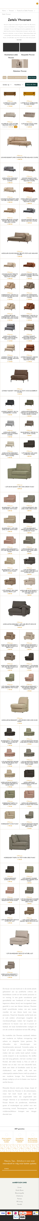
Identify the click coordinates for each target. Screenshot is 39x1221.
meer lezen (19, 39)
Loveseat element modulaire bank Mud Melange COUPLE (29, 338)
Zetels (4, 77)
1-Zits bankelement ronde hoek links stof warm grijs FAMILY (29, 825)
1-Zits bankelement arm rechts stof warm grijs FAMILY (29, 550)
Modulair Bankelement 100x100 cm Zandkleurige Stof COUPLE (9, 454)
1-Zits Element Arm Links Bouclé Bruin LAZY (10, 591)
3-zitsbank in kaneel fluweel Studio (10, 103)
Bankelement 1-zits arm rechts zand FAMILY (10, 570)
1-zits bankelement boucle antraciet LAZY (10, 920)
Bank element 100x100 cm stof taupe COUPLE (29, 433)
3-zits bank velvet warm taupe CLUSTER (29, 124)
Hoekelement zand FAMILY (9, 824)
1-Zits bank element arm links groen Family (19, 486)
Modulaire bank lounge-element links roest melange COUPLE (29, 200)
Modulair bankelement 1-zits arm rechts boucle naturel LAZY (29, 646)
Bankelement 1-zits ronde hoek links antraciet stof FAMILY (29, 667)
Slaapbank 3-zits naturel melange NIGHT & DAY (9, 124)
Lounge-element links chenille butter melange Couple (19, 157)
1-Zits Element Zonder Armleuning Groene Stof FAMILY (29, 880)
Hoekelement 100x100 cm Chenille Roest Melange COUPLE (29, 317)
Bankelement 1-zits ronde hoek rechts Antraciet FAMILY (9, 742)
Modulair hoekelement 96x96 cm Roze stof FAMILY (29, 804)
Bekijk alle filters (31, 84)
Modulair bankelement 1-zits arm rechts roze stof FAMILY (10, 550)
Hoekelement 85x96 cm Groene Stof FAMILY (9, 804)
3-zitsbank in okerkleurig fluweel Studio (29, 103)
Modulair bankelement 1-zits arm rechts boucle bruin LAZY (9, 646)
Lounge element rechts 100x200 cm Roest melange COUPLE (29, 275)
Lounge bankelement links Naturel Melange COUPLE (10, 199)
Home (4, 10)
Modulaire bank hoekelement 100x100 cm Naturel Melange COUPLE (9, 317)
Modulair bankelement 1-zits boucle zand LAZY (9, 975)
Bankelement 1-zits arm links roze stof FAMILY (10, 508)
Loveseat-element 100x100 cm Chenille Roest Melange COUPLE (29, 358)
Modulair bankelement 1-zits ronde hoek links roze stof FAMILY (29, 688)
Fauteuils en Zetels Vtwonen (25, 10)
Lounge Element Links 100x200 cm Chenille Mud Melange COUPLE (29, 179)
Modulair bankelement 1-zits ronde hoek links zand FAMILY (19, 721)
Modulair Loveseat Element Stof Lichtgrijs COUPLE (10, 434)
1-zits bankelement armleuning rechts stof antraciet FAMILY (29, 530)
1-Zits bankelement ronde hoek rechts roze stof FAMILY (9, 763)
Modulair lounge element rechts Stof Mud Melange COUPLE (20, 254)
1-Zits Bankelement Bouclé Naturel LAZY (19, 953)
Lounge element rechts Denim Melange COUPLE (29, 220)
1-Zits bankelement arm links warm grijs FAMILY (29, 508)
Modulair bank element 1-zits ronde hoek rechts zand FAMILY (10, 784)
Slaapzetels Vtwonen (28, 55)
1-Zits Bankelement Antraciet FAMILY (9, 879)
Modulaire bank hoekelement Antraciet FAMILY (29, 784)
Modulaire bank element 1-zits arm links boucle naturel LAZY (29, 592)
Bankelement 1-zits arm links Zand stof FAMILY (10, 529)
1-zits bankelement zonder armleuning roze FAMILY (10, 899)
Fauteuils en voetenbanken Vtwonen (17, 77)
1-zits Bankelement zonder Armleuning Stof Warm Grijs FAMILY (29, 900)
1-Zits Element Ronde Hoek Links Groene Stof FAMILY (10, 687)
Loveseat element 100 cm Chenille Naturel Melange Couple (10, 358)
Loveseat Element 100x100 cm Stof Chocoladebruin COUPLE (19, 391)
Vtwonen (11, 10)
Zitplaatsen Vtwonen (20, 71)
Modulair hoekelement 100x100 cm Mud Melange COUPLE (29, 296)
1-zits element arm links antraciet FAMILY (29, 453)
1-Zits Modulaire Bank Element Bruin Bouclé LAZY (29, 920)
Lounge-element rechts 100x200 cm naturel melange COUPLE (10, 275)
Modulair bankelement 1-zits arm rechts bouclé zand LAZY (9, 667)
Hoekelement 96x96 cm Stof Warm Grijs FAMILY (19, 857)
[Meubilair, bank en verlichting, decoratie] (19, 4)
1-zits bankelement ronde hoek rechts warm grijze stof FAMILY (29, 763)
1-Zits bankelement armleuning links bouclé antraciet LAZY (29, 571)
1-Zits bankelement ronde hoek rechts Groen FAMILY (29, 741)
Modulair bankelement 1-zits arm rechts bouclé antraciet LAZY (19, 625)
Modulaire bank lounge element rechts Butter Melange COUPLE (9, 221)
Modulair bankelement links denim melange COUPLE (10, 179)
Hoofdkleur (17, 84)
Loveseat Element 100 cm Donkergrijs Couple (9, 412)
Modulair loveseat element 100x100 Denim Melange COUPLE (9, 338)
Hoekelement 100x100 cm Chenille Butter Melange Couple (9, 296)
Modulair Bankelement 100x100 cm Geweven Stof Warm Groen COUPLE (29, 413)
